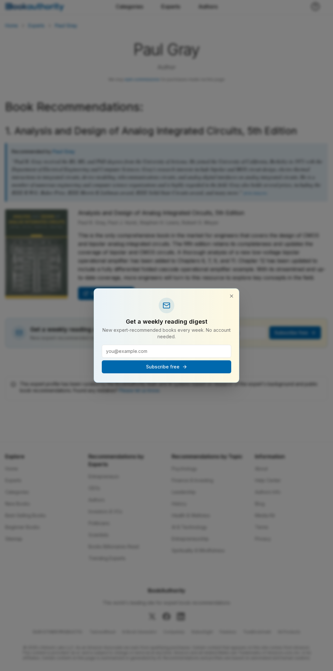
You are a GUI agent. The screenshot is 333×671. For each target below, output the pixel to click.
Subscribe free (163, 366)
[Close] (231, 296)
